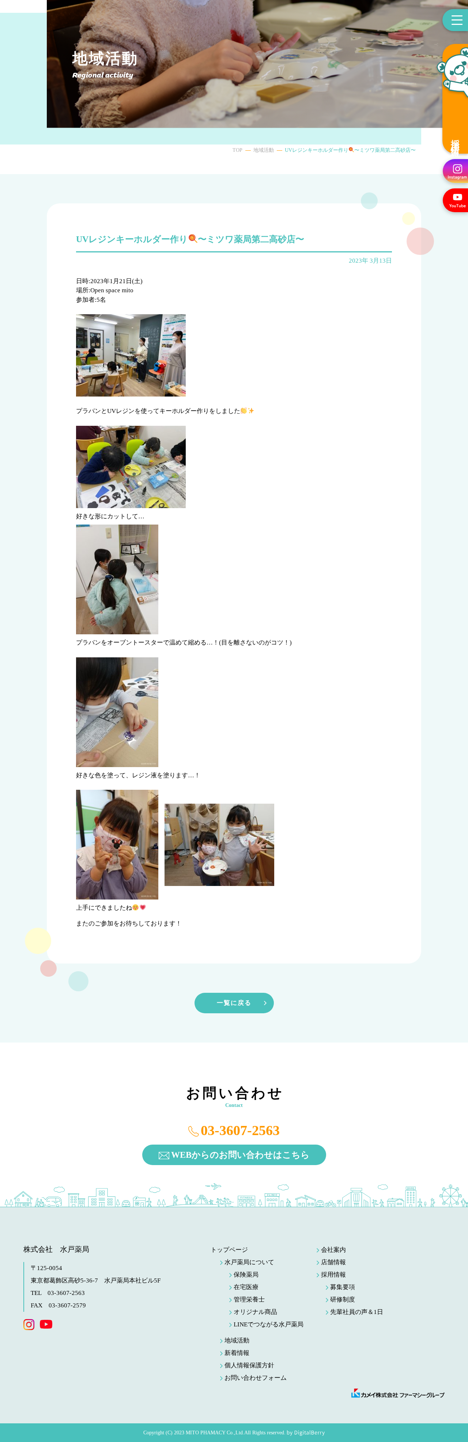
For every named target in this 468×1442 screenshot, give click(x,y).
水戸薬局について (249, 1262)
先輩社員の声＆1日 (356, 1311)
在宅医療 (246, 1287)
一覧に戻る (234, 1002)
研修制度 (342, 1299)
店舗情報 (333, 1262)
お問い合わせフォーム (255, 1377)
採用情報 (455, 138)
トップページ (229, 1249)
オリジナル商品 (255, 1311)
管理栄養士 (249, 1299)
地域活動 (263, 150)
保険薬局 (246, 1274)
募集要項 (342, 1287)
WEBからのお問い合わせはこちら (240, 1155)
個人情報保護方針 (249, 1365)
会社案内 (333, 1249)
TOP (237, 150)
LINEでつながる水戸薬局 (268, 1324)
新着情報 (236, 1352)
